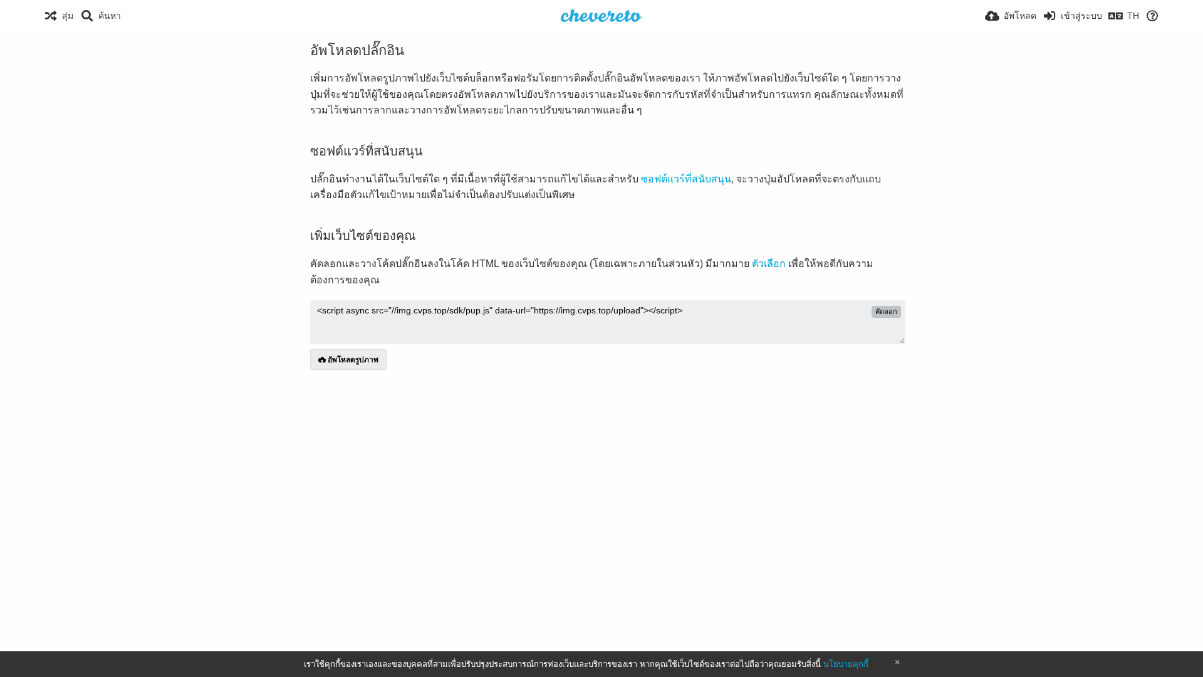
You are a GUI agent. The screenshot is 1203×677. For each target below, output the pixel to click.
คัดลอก (886, 311)
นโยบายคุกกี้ (845, 664)
